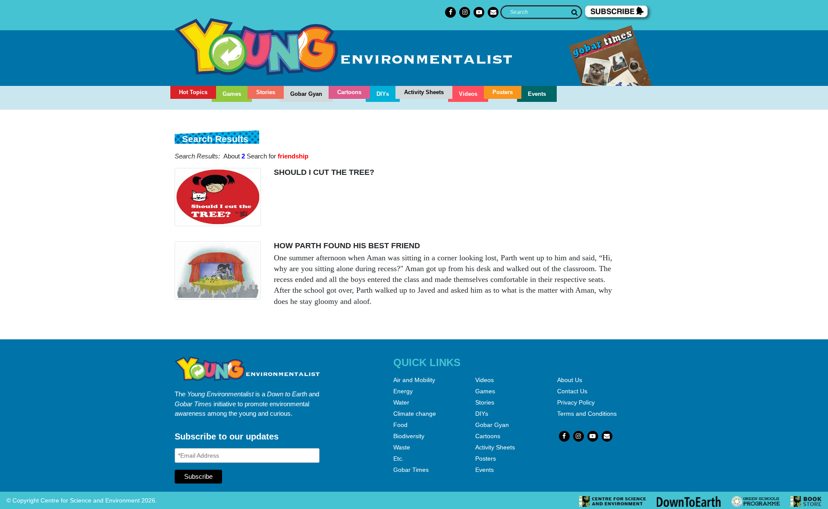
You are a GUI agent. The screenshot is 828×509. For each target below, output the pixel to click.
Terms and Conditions (587, 413)
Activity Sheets (424, 92)
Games (232, 94)
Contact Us (572, 391)
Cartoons (349, 92)
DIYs (382, 94)
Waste (401, 447)
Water (401, 402)
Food (400, 424)
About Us (569, 379)
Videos (468, 94)
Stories (265, 92)
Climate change (414, 413)
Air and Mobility (414, 379)
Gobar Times (411, 469)
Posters (502, 92)
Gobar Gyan (306, 94)
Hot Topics (193, 92)
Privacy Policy (576, 402)
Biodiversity (408, 436)
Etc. (398, 458)
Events (537, 94)
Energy (403, 391)
